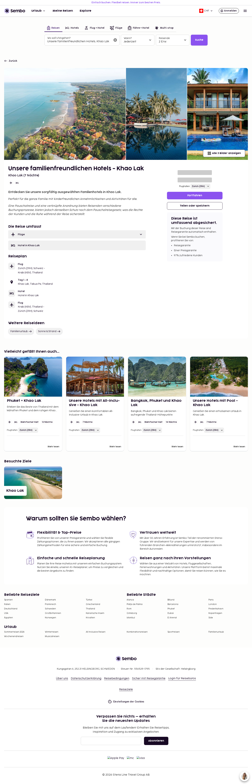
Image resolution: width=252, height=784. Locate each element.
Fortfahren (194, 195)
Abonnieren (156, 741)
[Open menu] (245, 11)
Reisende (164, 38)
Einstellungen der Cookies (128, 701)
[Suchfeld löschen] (115, 40)
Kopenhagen (215, 613)
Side (210, 617)
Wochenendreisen (13, 636)
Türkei (89, 600)
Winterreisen (51, 632)
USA (6, 613)
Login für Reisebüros (182, 678)
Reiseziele (126, 689)
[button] (77, 234)
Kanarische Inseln (95, 613)
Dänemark (50, 600)
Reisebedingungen (116, 678)
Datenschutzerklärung (86, 678)
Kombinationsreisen (137, 632)
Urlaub (36, 10)
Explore (85, 10)
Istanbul (131, 617)
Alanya (130, 600)
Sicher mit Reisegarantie (148, 678)
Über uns (62, 678)
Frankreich (50, 604)
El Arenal (172, 617)
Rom (129, 608)
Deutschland (10, 608)
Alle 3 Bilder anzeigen (226, 153)
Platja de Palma (134, 604)
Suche (199, 40)
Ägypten (8, 617)
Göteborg (132, 613)
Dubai (170, 613)
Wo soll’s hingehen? (58, 38)
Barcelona (172, 604)
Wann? (128, 38)
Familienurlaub (19, 331)
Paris (210, 600)
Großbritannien (53, 613)
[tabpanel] (126, 40)
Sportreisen (173, 632)
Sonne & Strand (47, 331)
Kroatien (90, 617)
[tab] (53, 28)
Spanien (8, 600)
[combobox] (79, 41)
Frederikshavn (215, 608)
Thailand (90, 608)
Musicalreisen (52, 636)
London (212, 604)
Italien (7, 604)
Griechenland (93, 604)
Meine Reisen (63, 10)
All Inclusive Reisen (95, 632)
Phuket (171, 608)
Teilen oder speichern (194, 206)
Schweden (50, 608)
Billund (170, 600)
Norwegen (50, 617)
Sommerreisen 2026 (14, 632)
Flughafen (184, 186)
